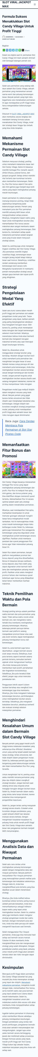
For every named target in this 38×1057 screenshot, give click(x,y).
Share (27, 50)
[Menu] (35, 4)
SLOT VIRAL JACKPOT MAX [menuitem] (23, 114)
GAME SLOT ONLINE (8, 39)
